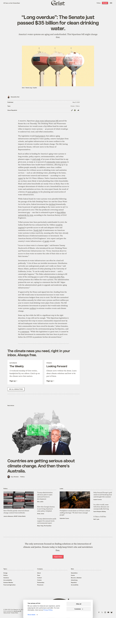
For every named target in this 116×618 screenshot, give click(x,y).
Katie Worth (22, 516)
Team (38, 575)
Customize (77, 609)
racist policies (32, 192)
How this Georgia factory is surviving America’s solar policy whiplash (46, 509)
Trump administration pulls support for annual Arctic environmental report (46, 521)
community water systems (56, 162)
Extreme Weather (8, 582)
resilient (33, 308)
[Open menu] (111, 3)
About (39, 573)
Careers (39, 580)
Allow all (78, 604)
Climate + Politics (75, 106)
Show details (31, 614)
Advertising (74, 580)
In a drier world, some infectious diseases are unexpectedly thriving (101, 507)
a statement (24, 332)
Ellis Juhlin (40, 501)
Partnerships (40, 582)
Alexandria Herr (15, 97)
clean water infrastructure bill (46, 121)
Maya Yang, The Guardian (44, 525)
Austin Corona (97, 499)
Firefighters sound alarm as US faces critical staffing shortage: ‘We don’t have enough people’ (75, 513)
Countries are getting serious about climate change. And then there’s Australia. (41, 465)
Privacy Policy (14, 612)
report (20, 178)
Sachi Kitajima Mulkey (99, 511)
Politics (22, 476)
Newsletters (74, 573)
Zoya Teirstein (15, 476)
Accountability (7, 580)
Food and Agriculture (9, 585)
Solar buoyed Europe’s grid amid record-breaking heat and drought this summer (102, 495)
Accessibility (74, 585)
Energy (5, 573)
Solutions (6, 577)
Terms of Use (6, 612)
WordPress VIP (17, 611)
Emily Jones (40, 513)
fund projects (40, 136)
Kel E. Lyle (96, 519)
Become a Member (76, 577)
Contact (39, 577)
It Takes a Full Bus (99, 516)
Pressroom (40, 585)
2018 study (36, 159)
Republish (74, 582)
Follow (98, 3)
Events (73, 575)
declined (52, 204)
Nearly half (37, 230)
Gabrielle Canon (64, 518)
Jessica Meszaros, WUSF (10, 516)
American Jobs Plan (56, 277)
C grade (46, 241)
